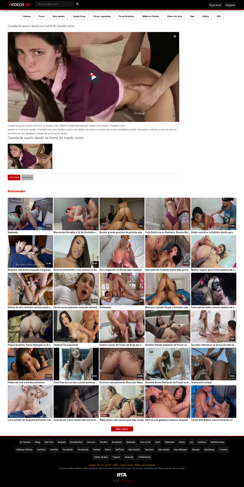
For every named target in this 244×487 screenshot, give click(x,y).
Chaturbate (169, 442)
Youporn (116, 457)
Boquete (61, 442)
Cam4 (157, 442)
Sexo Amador (59, 16)
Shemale (196, 449)
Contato (92, 465)
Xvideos (27, 16)
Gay (191, 442)
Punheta (96, 449)
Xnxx (192, 16)
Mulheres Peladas (150, 16)
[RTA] (122, 476)
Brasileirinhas (76, 442)
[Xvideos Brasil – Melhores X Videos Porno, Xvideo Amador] (19, 5)
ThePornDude (144, 457)
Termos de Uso (126, 465)
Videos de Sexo (174, 16)
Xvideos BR (126, 481)
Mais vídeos (122, 428)
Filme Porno (27, 177)
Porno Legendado (102, 16)
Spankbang (209, 449)
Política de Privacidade (145, 465)
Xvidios (205, 16)
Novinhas (41, 449)
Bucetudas (117, 442)
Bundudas (131, 442)
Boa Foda (49, 442)
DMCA (115, 465)
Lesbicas (202, 442)
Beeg (37, 442)
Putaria (108, 449)
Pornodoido (68, 449)
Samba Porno (79, 16)
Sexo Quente (163, 449)
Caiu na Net (145, 442)
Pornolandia (83, 449)
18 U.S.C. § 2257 (104, 465)
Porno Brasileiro (126, 16)
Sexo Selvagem (180, 449)
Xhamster (129, 457)
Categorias (230, 5)
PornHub (54, 449)
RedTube (120, 449)
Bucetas (103, 442)
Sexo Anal (149, 449)
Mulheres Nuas (217, 442)
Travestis (223, 449)
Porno (41, 16)
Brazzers (91, 442)
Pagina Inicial (215, 5)
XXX (219, 16)
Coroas (182, 442)
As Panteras (25, 442)
